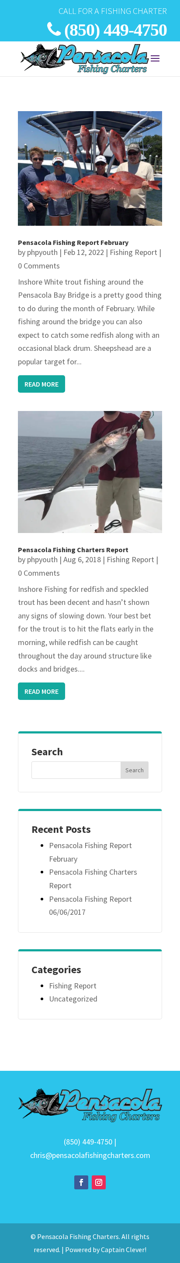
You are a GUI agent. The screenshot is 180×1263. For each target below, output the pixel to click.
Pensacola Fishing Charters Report (73, 549)
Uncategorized (73, 999)
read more (41, 384)
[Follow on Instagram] (99, 1182)
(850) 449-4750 (115, 30)
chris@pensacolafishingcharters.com (90, 1155)
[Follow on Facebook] (81, 1182)
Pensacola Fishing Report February (73, 242)
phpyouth (42, 252)
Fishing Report (133, 252)
